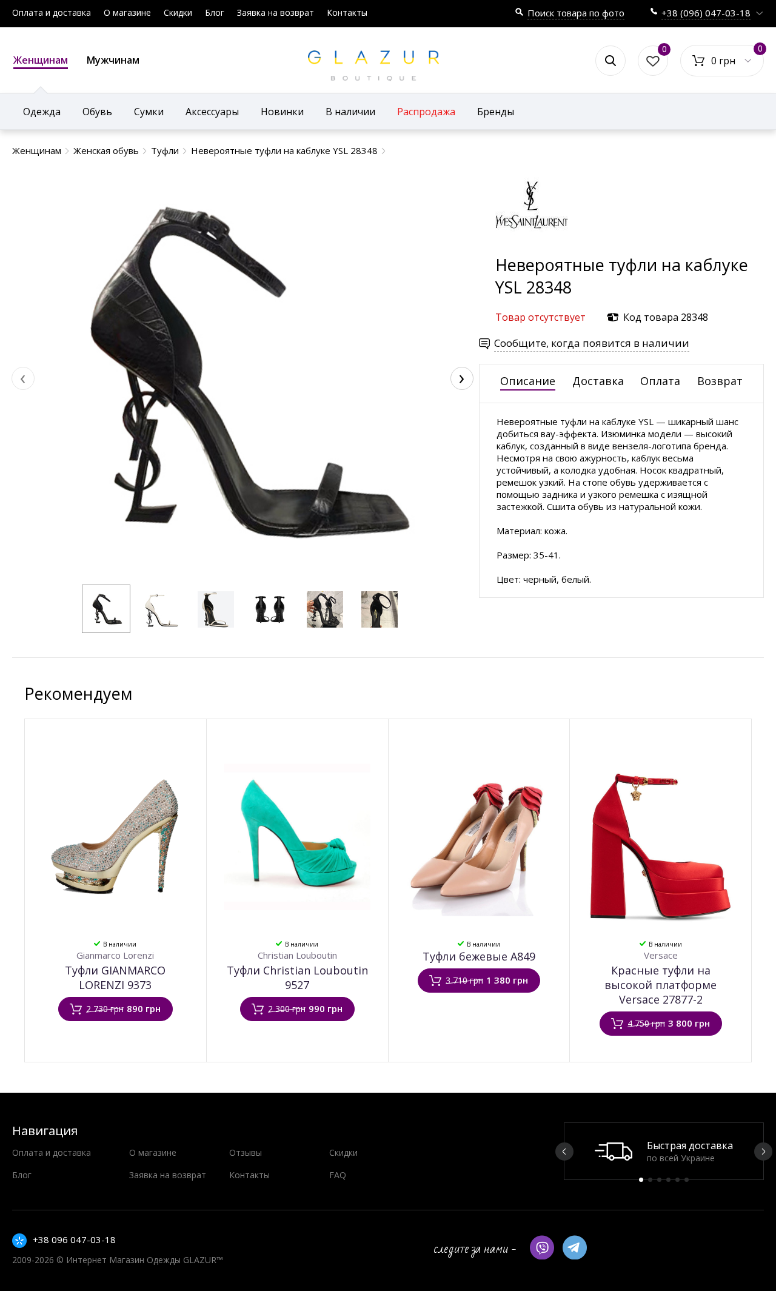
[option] (664, 1151)
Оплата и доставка (51, 12)
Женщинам (40, 60)
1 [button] (641, 1180)
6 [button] (686, 1180)
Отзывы (245, 1152)
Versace (661, 955)
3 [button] (659, 1180)
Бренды (495, 111)
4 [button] (668, 1180)
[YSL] (531, 247)
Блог (214, 12)
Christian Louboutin (297, 955)
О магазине (127, 12)
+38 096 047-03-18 (74, 1239)
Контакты (347, 12)
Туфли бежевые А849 (479, 956)
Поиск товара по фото (575, 13)
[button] (106, 609)
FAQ (337, 1175)
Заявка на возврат (275, 12)
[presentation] (23, 378)
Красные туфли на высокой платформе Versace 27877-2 (660, 985)
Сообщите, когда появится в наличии (591, 343)
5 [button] (677, 1180)
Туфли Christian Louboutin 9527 (297, 977)
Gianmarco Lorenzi (115, 955)
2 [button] (650, 1180)
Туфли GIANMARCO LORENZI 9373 (115, 977)
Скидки (178, 12)
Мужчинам (113, 60)
